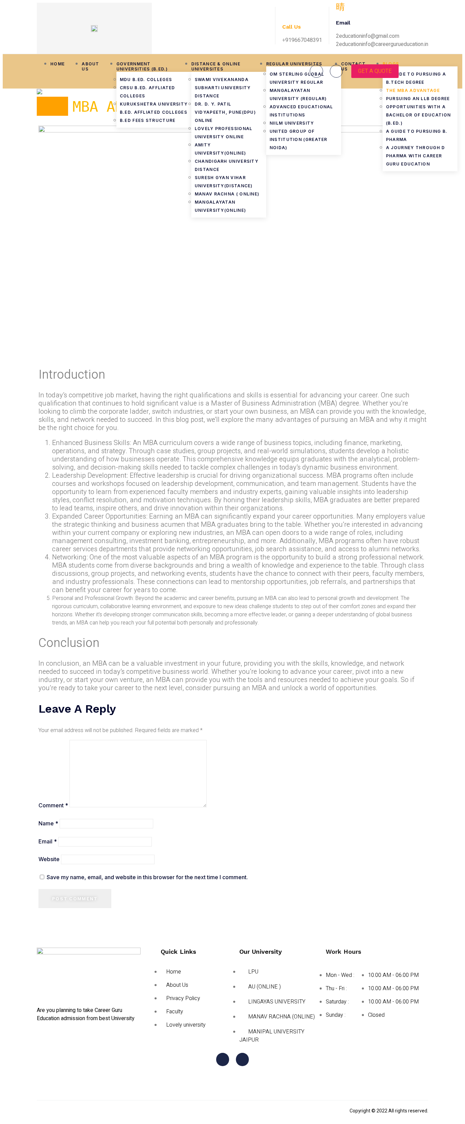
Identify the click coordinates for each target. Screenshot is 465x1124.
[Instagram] (336, 71)
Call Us (291, 26)
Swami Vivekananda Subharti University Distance (223, 87)
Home (57, 63)
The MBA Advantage (413, 90)
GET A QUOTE (375, 71)
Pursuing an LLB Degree (418, 98)
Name (48, 823)
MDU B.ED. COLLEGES (146, 79)
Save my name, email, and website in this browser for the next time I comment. (147, 877)
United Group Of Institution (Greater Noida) (298, 139)
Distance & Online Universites (215, 66)
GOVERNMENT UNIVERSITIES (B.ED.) (143, 66)
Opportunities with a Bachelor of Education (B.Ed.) (418, 115)
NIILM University (292, 123)
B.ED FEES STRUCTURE (148, 120)
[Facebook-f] (316, 71)
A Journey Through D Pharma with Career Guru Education (415, 156)
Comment (53, 805)
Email (47, 841)
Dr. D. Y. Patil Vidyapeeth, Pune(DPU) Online (225, 112)
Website (49, 859)
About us (90, 66)
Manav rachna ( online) (227, 193)
